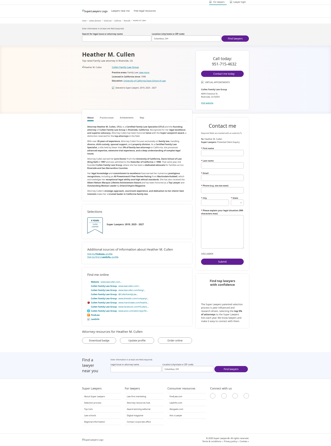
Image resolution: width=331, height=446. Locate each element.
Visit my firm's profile (102, 257)
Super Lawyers (92, 388)
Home (84, 20)
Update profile (137, 340)
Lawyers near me (120, 10)
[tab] (90, 118)
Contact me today (224, 73)
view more (144, 72)
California (117, 20)
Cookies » (244, 441)
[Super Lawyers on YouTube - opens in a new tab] (235, 395)
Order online (175, 340)
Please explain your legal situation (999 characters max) (222, 212)
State (234, 198)
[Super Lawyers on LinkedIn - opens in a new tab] (246, 395)
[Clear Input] (148, 38)
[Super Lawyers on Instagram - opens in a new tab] (224, 395)
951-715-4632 (224, 64)
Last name (207, 160)
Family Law (108, 20)
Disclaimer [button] (207, 253)
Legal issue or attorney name (125, 364)
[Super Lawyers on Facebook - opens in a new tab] (212, 395)
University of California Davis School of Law (144, 80)
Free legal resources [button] (145, 10)
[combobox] (116, 38)
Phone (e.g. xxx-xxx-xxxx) (214, 185)
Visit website (207, 103)
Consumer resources (181, 388)
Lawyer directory (95, 20)
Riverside (127, 20)
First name (207, 148)
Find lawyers (235, 38)
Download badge (99, 340)
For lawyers (132, 388)
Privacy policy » (231, 441)
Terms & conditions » (212, 441)
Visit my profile (99, 254)
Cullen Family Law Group (125, 67)
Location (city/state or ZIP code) (168, 33)
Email (205, 173)
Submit (222, 261)
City (204, 198)
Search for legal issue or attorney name (102, 33)
